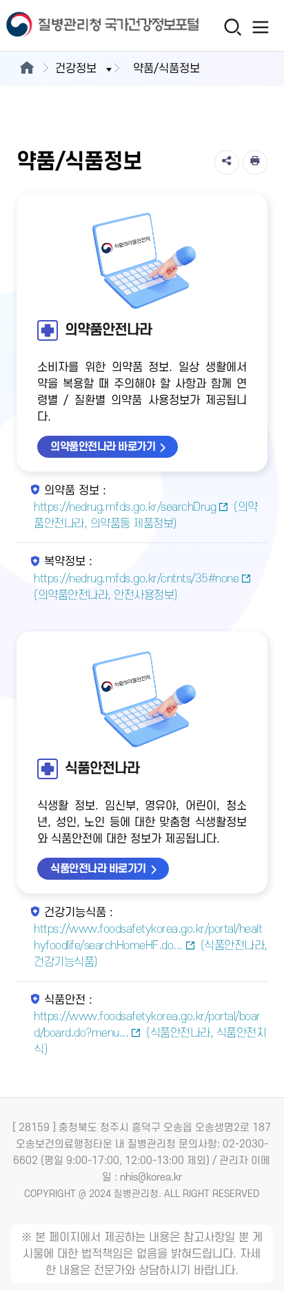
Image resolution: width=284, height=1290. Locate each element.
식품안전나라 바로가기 (98, 869)
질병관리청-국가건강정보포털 (71, 26)
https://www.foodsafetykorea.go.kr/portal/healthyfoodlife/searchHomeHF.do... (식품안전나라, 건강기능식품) (150, 946)
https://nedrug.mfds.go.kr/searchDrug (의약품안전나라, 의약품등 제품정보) (146, 515)
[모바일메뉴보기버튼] (261, 27)
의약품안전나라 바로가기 (102, 447)
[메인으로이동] (26, 69)
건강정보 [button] (76, 69)
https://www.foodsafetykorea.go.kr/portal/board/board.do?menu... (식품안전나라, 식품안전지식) (150, 1033)
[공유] (226, 162)
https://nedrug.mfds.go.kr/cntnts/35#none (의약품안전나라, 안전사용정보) (136, 587)
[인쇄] (255, 162)
